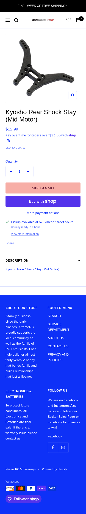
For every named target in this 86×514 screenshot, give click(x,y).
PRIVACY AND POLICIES (58, 357)
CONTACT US (58, 346)
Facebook (55, 436)
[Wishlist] (68, 20)
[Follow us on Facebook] (53, 447)
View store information (25, 234)
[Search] (16, 20)
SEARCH (54, 316)
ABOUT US (56, 338)
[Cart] (78, 20)
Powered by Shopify (54, 469)
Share (10, 243)
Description (17, 260)
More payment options (43, 213)
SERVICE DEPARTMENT (58, 327)
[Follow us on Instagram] (63, 447)
